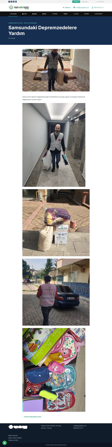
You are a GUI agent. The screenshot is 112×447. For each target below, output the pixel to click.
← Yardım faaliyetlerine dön (31, 417)
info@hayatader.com (82, 7)
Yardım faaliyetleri (15, 23)
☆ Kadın (86, 13)
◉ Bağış (34, 13)
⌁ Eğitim (65, 13)
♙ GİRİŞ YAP (76, 1)
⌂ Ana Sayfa (13, 13)
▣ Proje (24, 13)
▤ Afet (44, 13)
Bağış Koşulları (13, 435)
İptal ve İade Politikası (15, 438)
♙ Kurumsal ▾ (98, 13)
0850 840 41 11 (99, 7)
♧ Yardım (54, 13)
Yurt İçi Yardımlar (30, 23)
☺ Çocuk (75, 13)
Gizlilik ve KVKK (13, 440)
